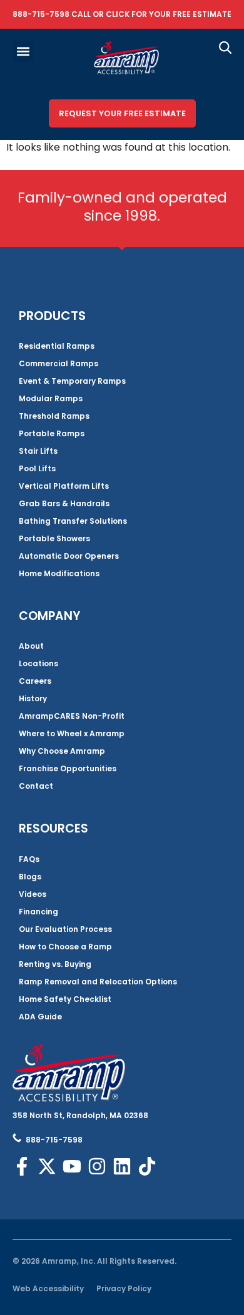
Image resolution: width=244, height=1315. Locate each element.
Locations (38, 663)
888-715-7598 (41, 14)
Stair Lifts (38, 451)
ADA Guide (40, 1016)
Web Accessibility (48, 1288)
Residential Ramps (56, 346)
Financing (38, 911)
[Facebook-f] (22, 1166)
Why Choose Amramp (62, 751)
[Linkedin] (122, 1166)
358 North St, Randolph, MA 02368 (80, 1115)
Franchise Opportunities (67, 768)
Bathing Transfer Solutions (73, 521)
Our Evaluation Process (65, 929)
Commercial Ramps (58, 363)
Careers (35, 681)
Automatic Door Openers (69, 556)
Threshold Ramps (54, 416)
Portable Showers (54, 538)
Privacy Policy (123, 1288)
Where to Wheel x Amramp (72, 733)
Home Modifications (59, 573)
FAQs (29, 859)
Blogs (30, 876)
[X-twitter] (47, 1166)
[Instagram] (97, 1166)
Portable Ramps (51, 433)
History (33, 698)
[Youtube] (72, 1166)
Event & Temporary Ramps (72, 381)
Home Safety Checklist (65, 999)
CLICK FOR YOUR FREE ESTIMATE (168, 14)
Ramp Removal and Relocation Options (98, 981)
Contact (36, 786)
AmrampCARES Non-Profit (72, 716)
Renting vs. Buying (55, 964)
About (31, 646)
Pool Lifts (37, 468)
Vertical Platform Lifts (64, 486)
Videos (32, 894)
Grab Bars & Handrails (64, 503)
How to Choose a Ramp (65, 946)
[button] (23, 51)
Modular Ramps (51, 398)
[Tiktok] (147, 1166)
